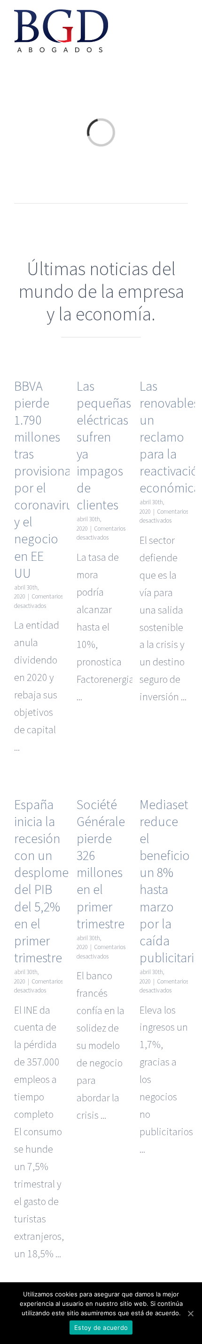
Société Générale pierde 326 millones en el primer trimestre (101, 864)
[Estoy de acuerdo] (190, 1313)
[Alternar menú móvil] (184, 21)
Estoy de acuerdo (101, 1327)
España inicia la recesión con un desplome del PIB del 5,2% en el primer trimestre (41, 881)
